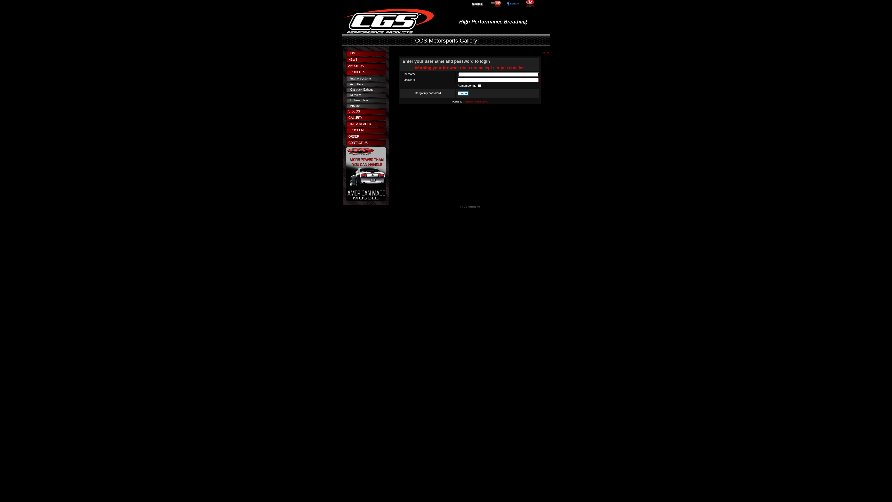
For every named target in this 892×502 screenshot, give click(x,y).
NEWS (352, 59)
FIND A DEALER (359, 124)
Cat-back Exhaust (362, 89)
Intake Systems (361, 78)
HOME (352, 53)
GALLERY (355, 117)
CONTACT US (358, 143)
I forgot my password (428, 93)
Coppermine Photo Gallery (475, 102)
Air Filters (356, 84)
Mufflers (355, 95)
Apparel (355, 105)
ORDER (353, 136)
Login (545, 52)
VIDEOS (354, 111)
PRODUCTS (356, 72)
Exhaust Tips (359, 100)
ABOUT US (356, 66)
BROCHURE (356, 130)
